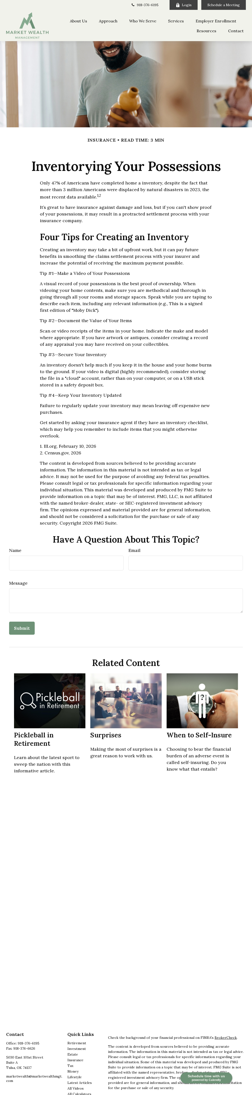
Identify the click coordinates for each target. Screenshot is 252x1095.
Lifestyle (74, 1077)
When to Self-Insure (199, 735)
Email (134, 550)
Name (15, 550)
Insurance (75, 1060)
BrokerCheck (226, 1037)
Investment (76, 1048)
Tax (70, 1065)
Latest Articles (79, 1082)
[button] (78, 21)
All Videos (75, 1088)
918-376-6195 (147, 5)
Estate (72, 1054)
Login (186, 5)
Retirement (76, 1043)
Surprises (105, 735)
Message (18, 583)
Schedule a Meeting (223, 5)
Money (73, 1071)
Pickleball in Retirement (34, 739)
